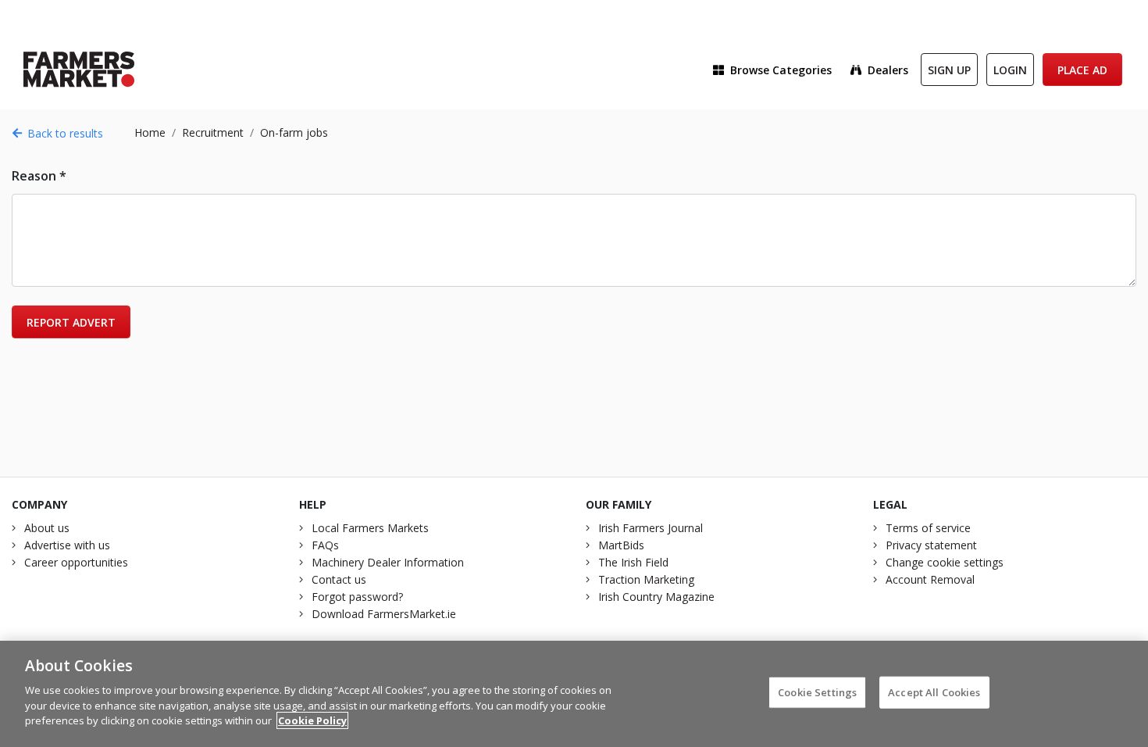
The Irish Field (633, 562)
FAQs (325, 545)
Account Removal (930, 579)
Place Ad (1082, 70)
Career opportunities (76, 562)
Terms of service (928, 527)
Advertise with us (67, 545)
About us (47, 527)
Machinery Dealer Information (388, 562)
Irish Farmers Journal (650, 527)
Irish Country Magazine (656, 596)
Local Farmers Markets (370, 527)
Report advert (71, 322)
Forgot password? (357, 596)
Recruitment (213, 132)
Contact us (339, 579)
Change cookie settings (945, 562)
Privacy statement (931, 545)
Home (150, 132)
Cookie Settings (817, 691)
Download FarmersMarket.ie (384, 613)
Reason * (39, 175)
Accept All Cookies (934, 691)
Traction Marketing (646, 579)
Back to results (65, 133)
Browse (781, 70)
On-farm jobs (294, 132)
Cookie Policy (312, 720)
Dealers (888, 70)
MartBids (621, 545)
